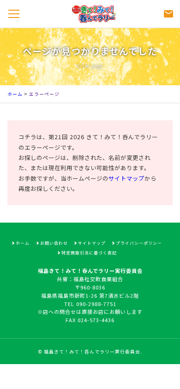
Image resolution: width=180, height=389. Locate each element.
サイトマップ (126, 178)
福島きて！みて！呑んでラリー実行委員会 (92, 351)
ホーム (15, 93)
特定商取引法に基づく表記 (89, 253)
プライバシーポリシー (139, 243)
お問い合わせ (54, 243)
